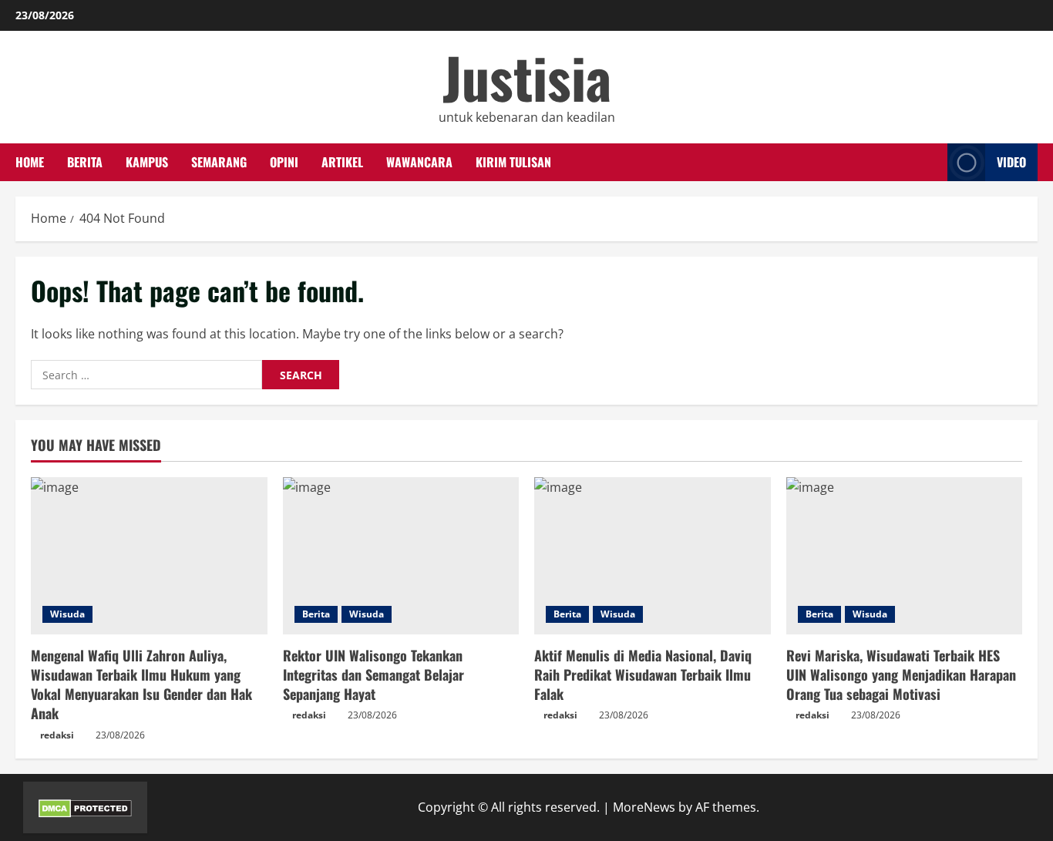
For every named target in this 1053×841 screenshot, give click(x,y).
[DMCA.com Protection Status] (85, 807)
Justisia (526, 76)
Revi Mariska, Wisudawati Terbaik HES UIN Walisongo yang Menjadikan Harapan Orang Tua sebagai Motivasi (901, 674)
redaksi (57, 735)
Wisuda (67, 614)
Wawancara (419, 162)
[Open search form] (931, 162)
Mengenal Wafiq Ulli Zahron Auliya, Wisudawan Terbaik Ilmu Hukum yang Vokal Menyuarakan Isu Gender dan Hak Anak (141, 684)
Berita (85, 162)
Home (29, 162)
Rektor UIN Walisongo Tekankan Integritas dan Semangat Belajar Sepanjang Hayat (373, 674)
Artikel (342, 162)
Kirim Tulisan (513, 162)
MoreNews (644, 807)
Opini (284, 162)
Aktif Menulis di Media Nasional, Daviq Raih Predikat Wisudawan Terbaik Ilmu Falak (643, 674)
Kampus (147, 162)
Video (1011, 162)
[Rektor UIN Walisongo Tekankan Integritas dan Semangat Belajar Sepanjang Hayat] (401, 555)
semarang (219, 162)
